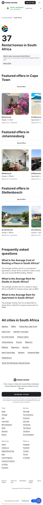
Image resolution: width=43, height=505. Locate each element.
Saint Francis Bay (8, 353)
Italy (3, 418)
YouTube (26, 451)
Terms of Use (13, 481)
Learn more (29, 8)
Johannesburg (7, 342)
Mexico (4, 434)
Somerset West (33, 353)
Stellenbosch (7, 358)
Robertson (15, 347)
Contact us (5, 448)
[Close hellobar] (40, 8)
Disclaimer (23, 481)
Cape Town (6, 332)
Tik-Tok (25, 454)
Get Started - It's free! (21, 394)
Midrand (5, 347)
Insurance (26, 418)
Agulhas (5, 326)
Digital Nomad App (8, 451)
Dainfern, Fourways (21, 332)
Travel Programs (7, 458)
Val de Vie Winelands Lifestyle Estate (16, 363)
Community (26, 425)
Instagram (26, 444)
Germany (5, 431)
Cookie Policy (31, 481)
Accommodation (7, 17)
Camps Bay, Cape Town (28, 326)
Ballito (13, 326)
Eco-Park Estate (8, 337)
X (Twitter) (26, 458)
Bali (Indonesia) (7, 425)
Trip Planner (27, 428)
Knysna (19, 342)
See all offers (21, 86)
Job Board (26, 431)
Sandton (21, 353)
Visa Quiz (26, 421)
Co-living (5, 464)
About (4, 444)
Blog (3, 454)
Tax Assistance (28, 415)
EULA (39, 481)
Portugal (4, 415)
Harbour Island (22, 337)
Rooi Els (25, 347)
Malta (3, 428)
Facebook (26, 448)
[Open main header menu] (39, 3)
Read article (7, 63)
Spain (3, 411)
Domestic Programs (8, 461)
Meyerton (28, 342)
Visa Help (26, 411)
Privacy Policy (4, 481)
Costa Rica (5, 421)
